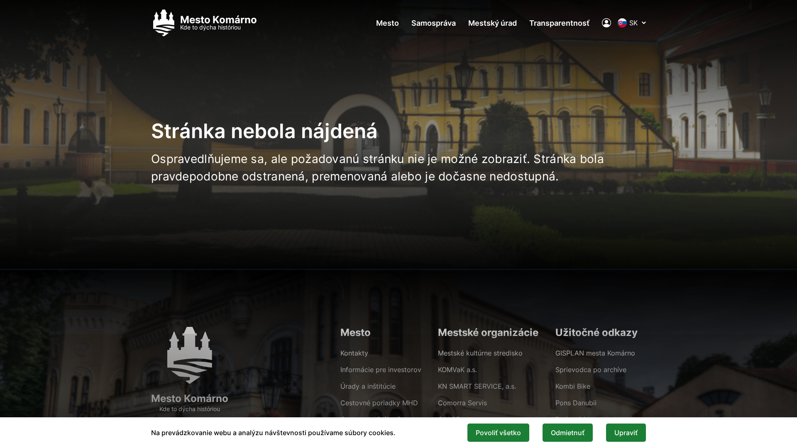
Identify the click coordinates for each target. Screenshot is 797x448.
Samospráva (433, 23)
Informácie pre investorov (380, 369)
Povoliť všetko (498, 433)
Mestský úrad (492, 23)
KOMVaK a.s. (457, 369)
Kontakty (354, 353)
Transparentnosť (559, 23)
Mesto (387, 23)
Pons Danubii (576, 403)
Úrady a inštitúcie (368, 386)
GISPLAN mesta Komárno (595, 353)
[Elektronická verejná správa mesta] (606, 22)
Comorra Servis (462, 403)
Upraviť (626, 433)
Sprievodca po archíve (590, 369)
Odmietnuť (567, 433)
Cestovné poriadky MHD (379, 403)
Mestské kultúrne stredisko (480, 353)
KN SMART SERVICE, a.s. (477, 386)
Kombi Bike (572, 386)
